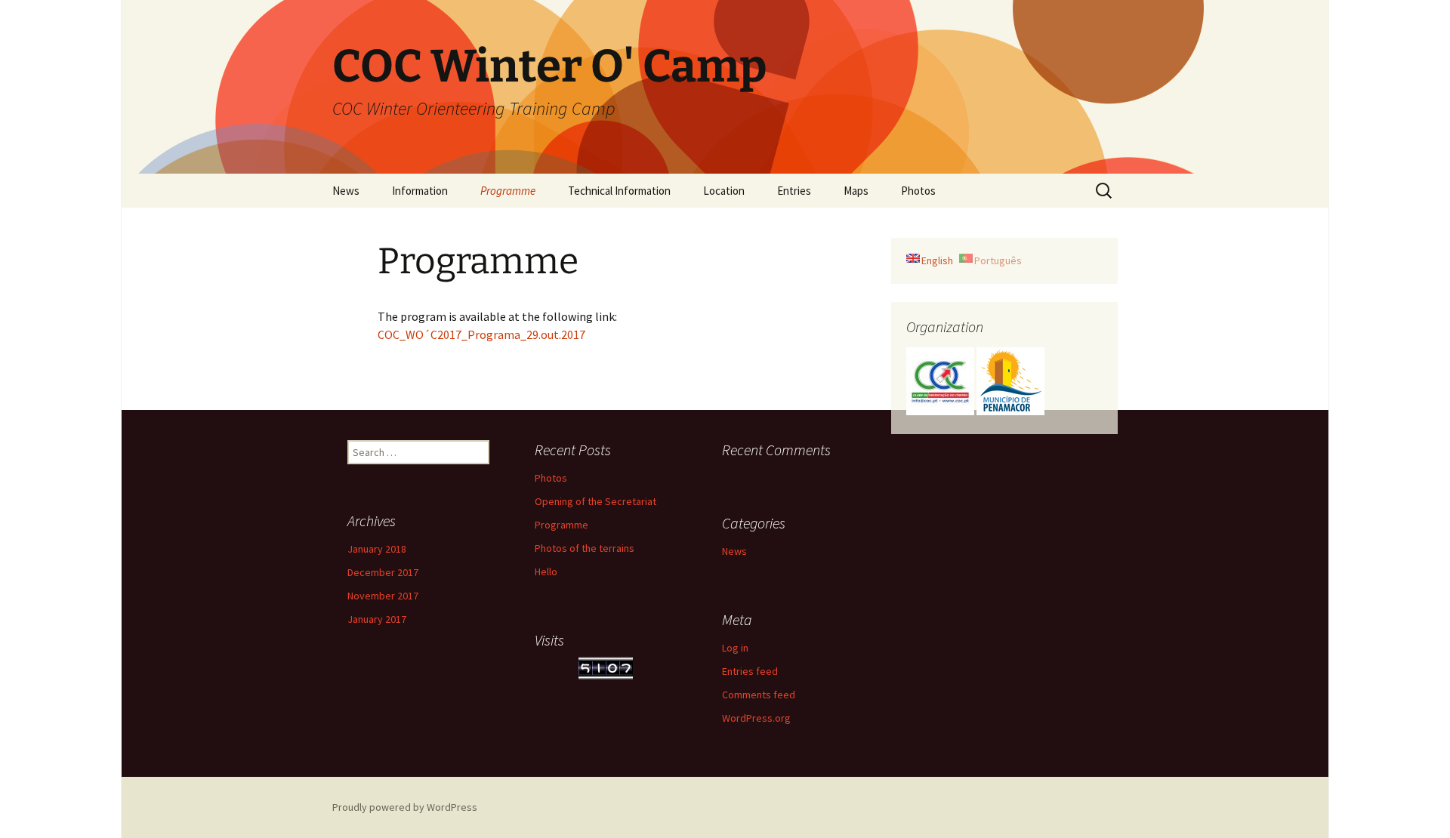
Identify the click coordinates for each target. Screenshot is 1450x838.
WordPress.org (756, 718)
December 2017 (382, 572)
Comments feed (758, 694)
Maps (856, 190)
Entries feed (750, 671)
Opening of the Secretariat (595, 501)
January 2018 (376, 549)
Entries (794, 190)
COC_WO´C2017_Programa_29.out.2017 (481, 334)
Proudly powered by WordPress (404, 807)
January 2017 (376, 619)
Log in (735, 648)
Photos (918, 190)
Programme (507, 190)
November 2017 (382, 595)
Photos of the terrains (584, 548)
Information (420, 190)
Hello (546, 571)
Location (724, 190)
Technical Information (619, 190)
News (345, 190)
